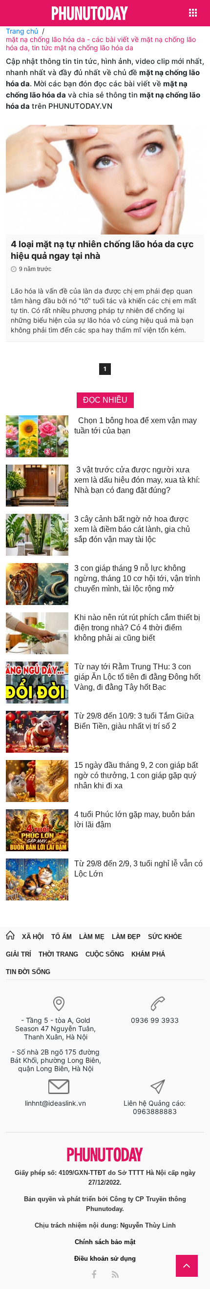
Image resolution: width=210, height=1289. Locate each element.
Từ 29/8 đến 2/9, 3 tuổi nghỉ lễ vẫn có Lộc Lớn (138, 868)
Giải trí (18, 954)
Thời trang (58, 954)
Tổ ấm (61, 936)
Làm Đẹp (126, 936)
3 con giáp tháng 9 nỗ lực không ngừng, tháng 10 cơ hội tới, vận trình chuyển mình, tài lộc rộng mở (137, 578)
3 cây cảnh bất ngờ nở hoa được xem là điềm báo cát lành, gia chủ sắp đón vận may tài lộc (132, 529)
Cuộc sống (104, 954)
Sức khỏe (165, 936)
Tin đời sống (28, 972)
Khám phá (148, 954)
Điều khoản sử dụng (105, 1258)
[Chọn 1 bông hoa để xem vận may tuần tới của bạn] (37, 436)
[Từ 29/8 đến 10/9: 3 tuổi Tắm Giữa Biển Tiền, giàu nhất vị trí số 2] (37, 732)
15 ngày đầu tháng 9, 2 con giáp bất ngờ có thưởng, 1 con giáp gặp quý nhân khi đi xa (136, 775)
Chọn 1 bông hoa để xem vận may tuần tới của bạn (135, 425)
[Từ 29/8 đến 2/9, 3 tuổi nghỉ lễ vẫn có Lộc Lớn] (37, 879)
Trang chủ (22, 31)
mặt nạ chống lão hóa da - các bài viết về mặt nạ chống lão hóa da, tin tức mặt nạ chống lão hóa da (101, 43)
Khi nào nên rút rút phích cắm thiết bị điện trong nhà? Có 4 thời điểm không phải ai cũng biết (137, 627)
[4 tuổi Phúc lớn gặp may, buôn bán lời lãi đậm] (37, 830)
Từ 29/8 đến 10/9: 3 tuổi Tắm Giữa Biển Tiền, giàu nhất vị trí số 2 (134, 721)
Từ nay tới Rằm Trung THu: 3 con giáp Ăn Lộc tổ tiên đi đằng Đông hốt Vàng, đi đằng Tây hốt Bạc (137, 677)
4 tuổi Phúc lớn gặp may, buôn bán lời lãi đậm (134, 819)
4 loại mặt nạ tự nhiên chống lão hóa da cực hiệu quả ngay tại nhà (102, 250)
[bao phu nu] (90, 14)
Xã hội (33, 936)
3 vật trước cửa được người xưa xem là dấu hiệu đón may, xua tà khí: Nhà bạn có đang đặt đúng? (137, 480)
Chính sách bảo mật (105, 1242)
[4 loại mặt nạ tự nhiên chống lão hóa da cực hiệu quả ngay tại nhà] (105, 179)
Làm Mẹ (92, 936)
